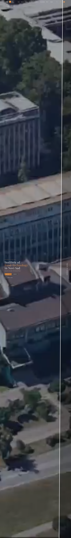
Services (26, 1)
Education (30, 1)
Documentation (42, 1)
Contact (51, 1)
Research (22, 1)
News (47, 1)
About (19, 1)
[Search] (57, 2)
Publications (36, 1)
